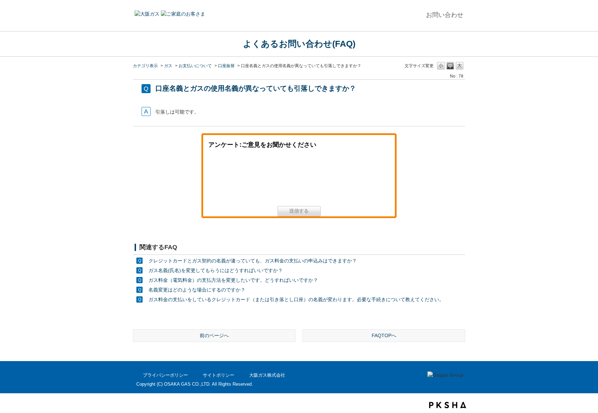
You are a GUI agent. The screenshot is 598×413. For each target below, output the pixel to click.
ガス (168, 65)
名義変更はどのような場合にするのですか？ (196, 290)
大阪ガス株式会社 (267, 375)
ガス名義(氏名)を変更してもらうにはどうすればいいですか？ (215, 270)
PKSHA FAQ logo (447, 405)
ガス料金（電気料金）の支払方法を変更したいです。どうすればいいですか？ (233, 280)
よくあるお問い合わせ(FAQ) (299, 43)
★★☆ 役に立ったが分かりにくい (299, 180)
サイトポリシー (218, 375)
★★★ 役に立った (241, 180)
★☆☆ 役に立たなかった (356, 180)
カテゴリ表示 (145, 65)
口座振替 (226, 65)
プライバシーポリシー (165, 375)
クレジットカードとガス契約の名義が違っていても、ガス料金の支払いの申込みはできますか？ (252, 260)
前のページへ (214, 335)
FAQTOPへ (384, 335)
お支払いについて (195, 65)
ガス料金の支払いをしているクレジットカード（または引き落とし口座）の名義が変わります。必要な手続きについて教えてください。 (296, 299)
